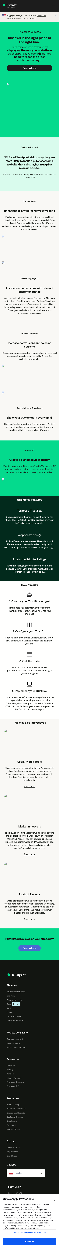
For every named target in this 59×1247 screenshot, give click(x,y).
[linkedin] (9, 1193)
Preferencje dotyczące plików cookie (29, 1233)
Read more (29, 786)
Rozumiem (29, 1241)
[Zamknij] (55, 1201)
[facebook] (13, 1193)
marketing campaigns (26, 427)
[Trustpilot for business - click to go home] (9, 6)
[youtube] (20, 1193)
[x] (16, 1193)
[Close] (56, 15)
